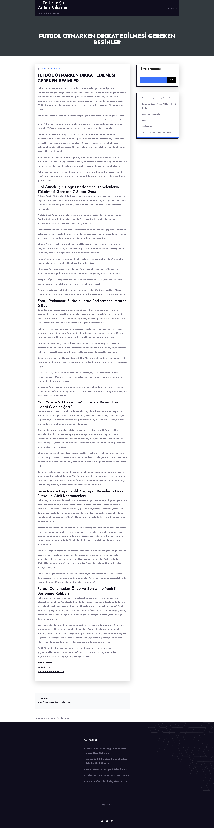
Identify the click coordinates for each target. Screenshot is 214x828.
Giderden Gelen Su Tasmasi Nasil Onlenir (108, 775)
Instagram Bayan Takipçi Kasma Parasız (158, 97)
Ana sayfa (173, 8)
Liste (144, 120)
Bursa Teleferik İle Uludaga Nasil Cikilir (107, 781)
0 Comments (56, 69)
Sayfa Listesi (147, 126)
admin (43, 69)
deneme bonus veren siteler (51, 672)
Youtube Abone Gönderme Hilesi (156, 132)
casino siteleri (45, 663)
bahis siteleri (44, 667)
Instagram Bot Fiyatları (151, 114)
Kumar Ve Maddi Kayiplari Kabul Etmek (106, 769)
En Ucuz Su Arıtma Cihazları (53, 5)
